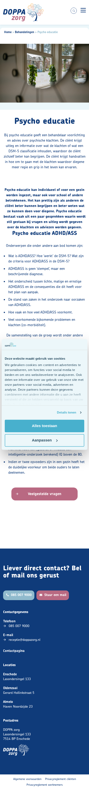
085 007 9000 (19, 626)
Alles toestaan (44, 426)
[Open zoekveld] (74, 11)
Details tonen (66, 412)
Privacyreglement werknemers (44, 784)
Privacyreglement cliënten (60, 779)
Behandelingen (24, 32)
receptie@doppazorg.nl (24, 640)
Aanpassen (42, 440)
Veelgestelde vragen (44, 493)
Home (8, 32)
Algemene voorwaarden (27, 779)
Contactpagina (14, 651)
